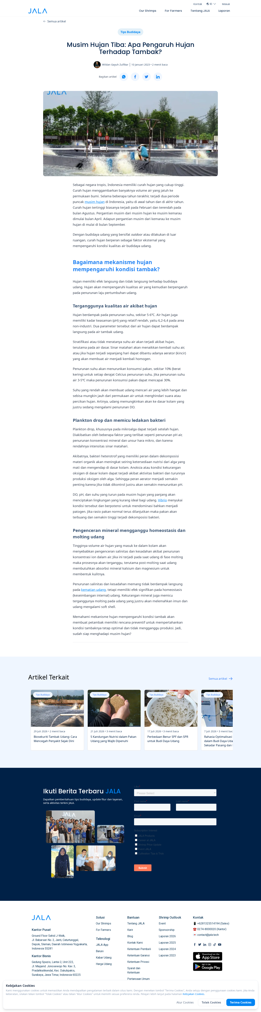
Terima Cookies (240, 1002)
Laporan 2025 (167, 942)
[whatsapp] (123, 76)
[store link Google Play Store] (207, 966)
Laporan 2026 (167, 936)
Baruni (100, 951)
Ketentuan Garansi (138, 955)
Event (162, 923)
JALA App (102, 944)
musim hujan (95, 202)
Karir (130, 930)
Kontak (198, 4)
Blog (130, 936)
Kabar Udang (104, 957)
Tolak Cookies (211, 1002)
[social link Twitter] (200, 944)
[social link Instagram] (209, 944)
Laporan (224, 11)
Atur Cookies (185, 1002)
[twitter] (146, 76)
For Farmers (173, 11)
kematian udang (93, 590)
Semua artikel (56, 21)
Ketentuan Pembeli (139, 949)
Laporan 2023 (167, 955)
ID (211, 4)
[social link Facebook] (195, 944)
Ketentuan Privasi (138, 962)
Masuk (226, 4)
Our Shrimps (147, 11)
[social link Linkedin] (204, 944)
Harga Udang (104, 964)
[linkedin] (158, 76)
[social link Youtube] (219, 944)
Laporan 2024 (167, 949)
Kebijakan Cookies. (194, 994)
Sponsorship (167, 930)
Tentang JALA (200, 11)
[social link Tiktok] (214, 944)
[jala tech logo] (37, 10)
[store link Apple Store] (207, 956)
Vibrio (162, 500)
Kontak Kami (135, 942)
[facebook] (135, 76)
